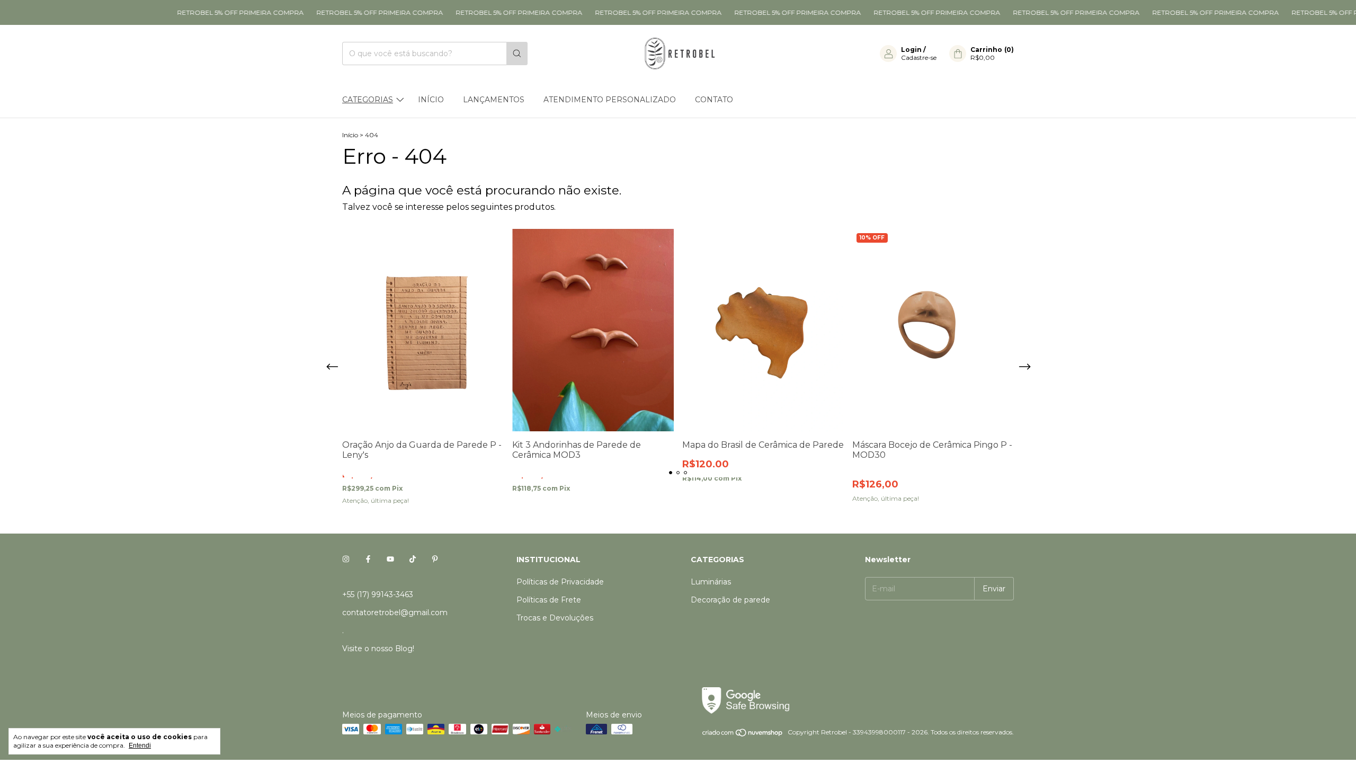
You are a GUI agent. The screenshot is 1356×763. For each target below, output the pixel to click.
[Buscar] (517, 53)
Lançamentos (493, 99)
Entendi (140, 745)
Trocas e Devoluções (554, 618)
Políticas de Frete (548, 600)
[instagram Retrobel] (346, 559)
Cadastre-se (918, 57)
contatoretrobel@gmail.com (395, 612)
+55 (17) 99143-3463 (377, 594)
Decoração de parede (730, 600)
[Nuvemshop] (743, 735)
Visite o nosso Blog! (378, 648)
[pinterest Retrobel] (435, 559)
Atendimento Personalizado (609, 99)
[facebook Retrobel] (368, 559)
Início (431, 99)
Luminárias (711, 582)
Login (911, 50)
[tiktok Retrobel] (412, 559)
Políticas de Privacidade (560, 582)
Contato (714, 99)
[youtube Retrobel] (390, 559)
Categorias (367, 99)
